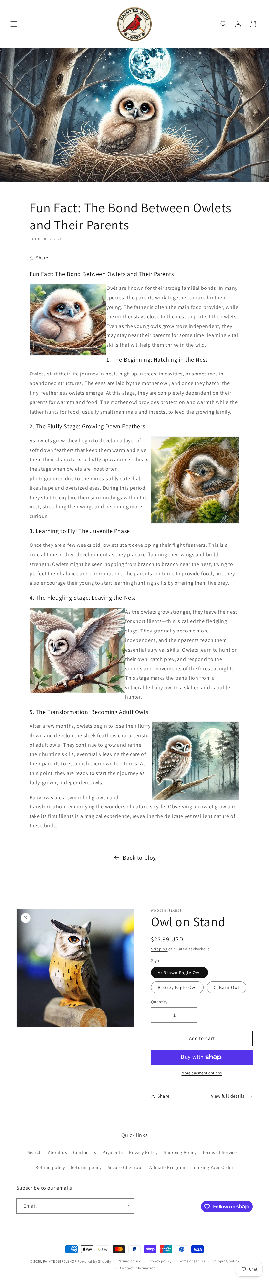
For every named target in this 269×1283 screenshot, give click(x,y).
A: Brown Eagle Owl (179, 972)
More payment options (202, 1072)
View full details (228, 1096)
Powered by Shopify (94, 1261)
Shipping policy (225, 1261)
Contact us (84, 1152)
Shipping (159, 948)
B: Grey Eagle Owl (177, 987)
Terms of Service (219, 1152)
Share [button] (42, 258)
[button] (14, 24)
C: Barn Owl (226, 987)
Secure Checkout (125, 1167)
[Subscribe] (127, 1206)
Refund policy (50, 1167)
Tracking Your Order (212, 1167)
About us (57, 1152)
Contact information (137, 1268)
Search (35, 1152)
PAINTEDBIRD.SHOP (59, 1261)
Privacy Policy (143, 1152)
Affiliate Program (167, 1167)
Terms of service (192, 1261)
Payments (112, 1152)
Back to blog (139, 857)
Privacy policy (159, 1261)
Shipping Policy (180, 1152)
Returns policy (86, 1167)
